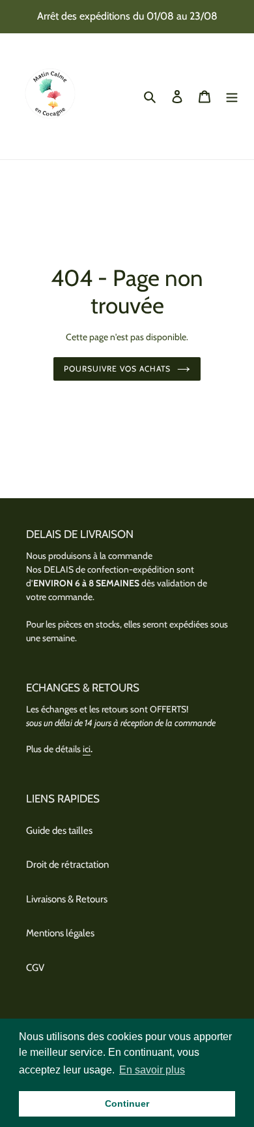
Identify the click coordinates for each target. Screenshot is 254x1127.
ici (87, 749)
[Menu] (232, 96)
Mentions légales (60, 933)
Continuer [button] (127, 1103)
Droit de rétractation (67, 864)
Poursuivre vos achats (117, 368)
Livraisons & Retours (66, 899)
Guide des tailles (59, 830)
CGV (35, 968)
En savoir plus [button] (152, 1069)
